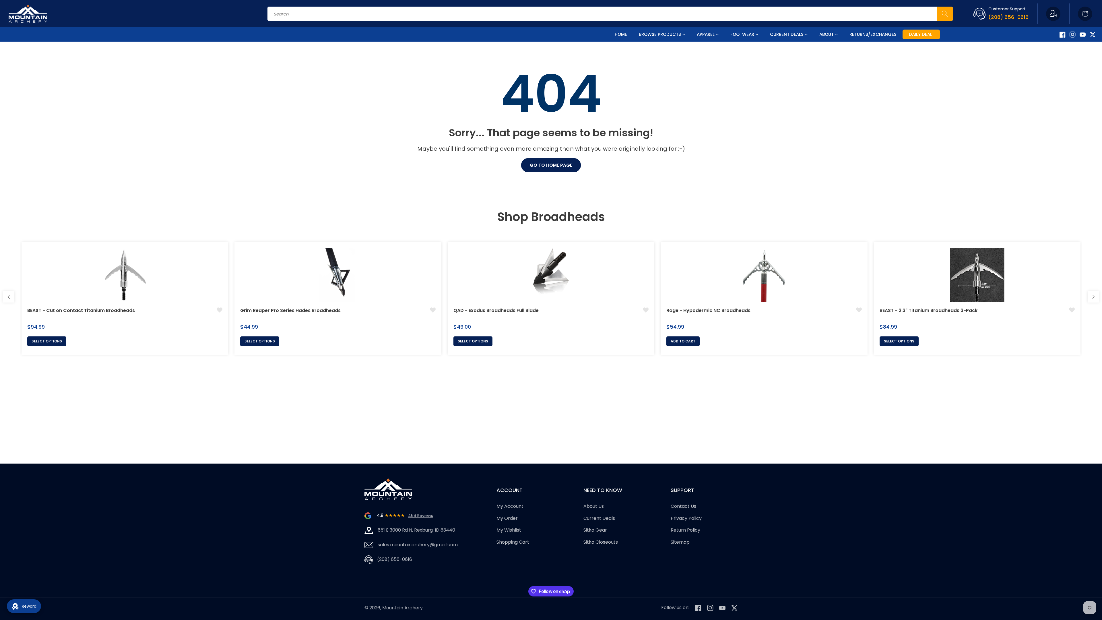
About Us (593, 506)
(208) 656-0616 (1008, 17)
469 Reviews (420, 515)
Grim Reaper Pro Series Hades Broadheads (290, 310)
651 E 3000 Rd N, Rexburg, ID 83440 (416, 530)
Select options (47, 341)
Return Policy (685, 530)
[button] (1085, 14)
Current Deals (599, 518)
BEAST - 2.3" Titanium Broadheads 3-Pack (928, 310)
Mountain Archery (402, 607)
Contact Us (683, 506)
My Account (509, 506)
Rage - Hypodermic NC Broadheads (708, 310)
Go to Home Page (551, 165)
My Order (507, 518)
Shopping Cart (512, 542)
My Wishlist (508, 530)
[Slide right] (1093, 297)
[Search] (945, 14)
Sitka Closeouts (600, 542)
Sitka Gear (595, 530)
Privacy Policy (686, 518)
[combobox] (610, 14)
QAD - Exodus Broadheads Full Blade (496, 310)
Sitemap (680, 542)
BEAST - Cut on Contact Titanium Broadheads (81, 310)
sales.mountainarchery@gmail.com (418, 544)
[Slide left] (8, 297)
